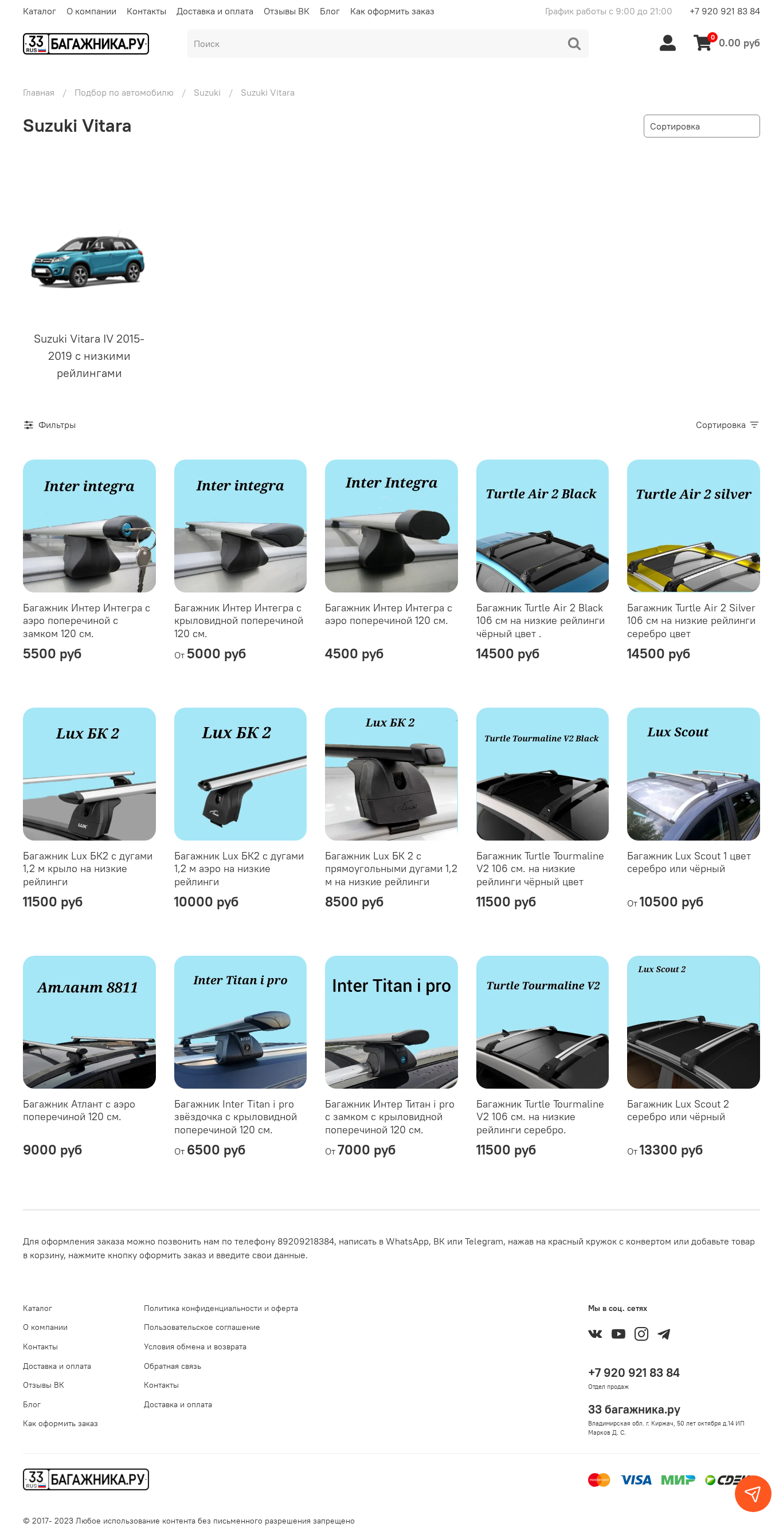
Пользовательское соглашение (202, 1327)
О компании (91, 11)
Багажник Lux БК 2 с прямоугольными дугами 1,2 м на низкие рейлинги (391, 868)
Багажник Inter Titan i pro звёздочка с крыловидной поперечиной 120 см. (235, 1116)
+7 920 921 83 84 (725, 11)
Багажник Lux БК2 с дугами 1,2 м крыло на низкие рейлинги (87, 868)
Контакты (146, 11)
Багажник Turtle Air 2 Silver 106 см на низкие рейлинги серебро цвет (691, 620)
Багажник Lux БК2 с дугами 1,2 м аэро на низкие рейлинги (239, 868)
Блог (330, 11)
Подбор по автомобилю (124, 92)
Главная (38, 92)
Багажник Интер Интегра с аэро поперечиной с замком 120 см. (86, 620)
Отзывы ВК (287, 11)
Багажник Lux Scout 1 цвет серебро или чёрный (689, 862)
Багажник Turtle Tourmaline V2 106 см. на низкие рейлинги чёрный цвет (540, 868)
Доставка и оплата (215, 11)
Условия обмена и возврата (195, 1346)
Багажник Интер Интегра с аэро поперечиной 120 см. (388, 614)
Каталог (39, 11)
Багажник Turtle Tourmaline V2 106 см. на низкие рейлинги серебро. (540, 1116)
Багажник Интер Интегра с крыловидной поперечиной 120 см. (238, 620)
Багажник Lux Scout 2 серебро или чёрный (678, 1110)
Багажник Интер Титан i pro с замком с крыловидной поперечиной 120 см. (390, 1116)
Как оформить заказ (392, 11)
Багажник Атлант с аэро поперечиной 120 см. (79, 1110)
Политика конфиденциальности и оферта (221, 1308)
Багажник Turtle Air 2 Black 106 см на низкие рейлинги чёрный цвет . (540, 620)
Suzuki (207, 92)
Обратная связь (172, 1366)
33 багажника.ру (634, 1409)
